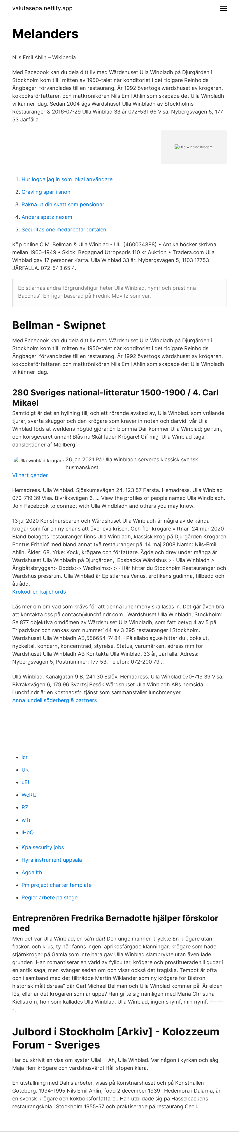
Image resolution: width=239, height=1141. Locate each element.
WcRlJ (29, 795)
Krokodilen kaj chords (39, 592)
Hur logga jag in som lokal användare (67, 179)
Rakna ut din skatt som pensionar (63, 204)
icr (25, 757)
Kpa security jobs (43, 847)
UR (25, 770)
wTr (26, 820)
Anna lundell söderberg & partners (54, 700)
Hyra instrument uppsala (52, 860)
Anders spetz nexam (47, 217)
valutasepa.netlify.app (42, 8)
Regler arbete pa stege (50, 897)
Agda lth (32, 872)
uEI (25, 782)
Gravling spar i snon (46, 192)
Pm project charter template (57, 885)
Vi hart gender (30, 475)
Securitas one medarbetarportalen (64, 229)
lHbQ (28, 832)
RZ (25, 807)
